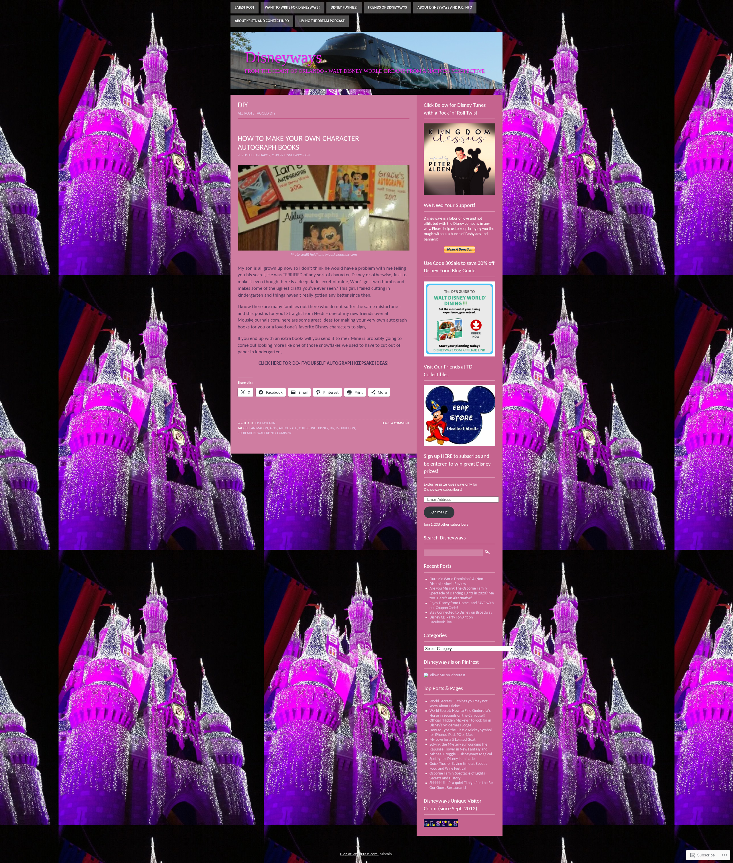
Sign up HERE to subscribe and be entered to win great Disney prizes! (457, 464)
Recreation (247, 433)
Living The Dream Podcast (321, 21)
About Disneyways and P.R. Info (444, 7)
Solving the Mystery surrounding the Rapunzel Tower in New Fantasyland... (460, 747)
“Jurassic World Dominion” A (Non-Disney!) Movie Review (456, 581)
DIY (332, 428)
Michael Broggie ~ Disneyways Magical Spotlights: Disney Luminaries (460, 756)
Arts (273, 428)
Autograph (288, 428)
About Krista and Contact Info (262, 21)
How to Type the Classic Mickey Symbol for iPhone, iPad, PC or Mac (460, 732)
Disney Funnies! (344, 7)
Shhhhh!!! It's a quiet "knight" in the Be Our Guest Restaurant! (461, 785)
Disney (323, 428)
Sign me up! (439, 512)
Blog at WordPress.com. (359, 854)
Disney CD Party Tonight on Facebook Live (451, 619)
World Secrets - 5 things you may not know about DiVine (458, 703)
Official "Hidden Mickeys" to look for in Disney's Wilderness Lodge (460, 723)
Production (345, 428)
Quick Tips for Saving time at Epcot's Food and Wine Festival (458, 766)
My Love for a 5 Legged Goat (452, 740)
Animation (259, 428)
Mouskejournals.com (258, 320)
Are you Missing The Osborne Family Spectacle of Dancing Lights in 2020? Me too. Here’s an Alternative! (461, 593)
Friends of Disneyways (387, 7)
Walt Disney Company (274, 433)
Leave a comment (395, 423)
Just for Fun (265, 423)
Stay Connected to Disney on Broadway (460, 612)
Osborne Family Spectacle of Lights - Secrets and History (458, 776)
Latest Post (244, 7)
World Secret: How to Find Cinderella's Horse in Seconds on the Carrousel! (459, 713)
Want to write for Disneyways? (292, 7)
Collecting (307, 428)
